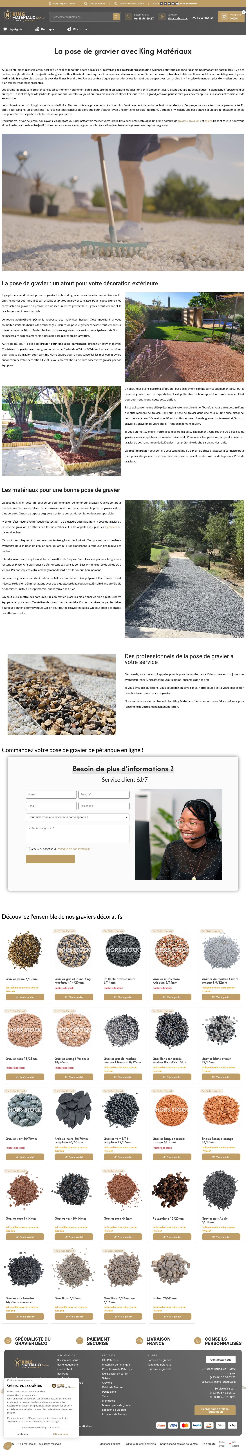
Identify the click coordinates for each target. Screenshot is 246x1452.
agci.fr (235, 1445)
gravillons (195, 120)
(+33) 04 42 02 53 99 (223, 1397)
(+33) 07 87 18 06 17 (223, 1392)
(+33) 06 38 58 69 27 (223, 1377)
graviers (183, 120)
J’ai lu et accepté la (62, 849)
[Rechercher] (116, 16)
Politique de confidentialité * (74, 849)
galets (208, 120)
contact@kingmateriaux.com (219, 1381)
